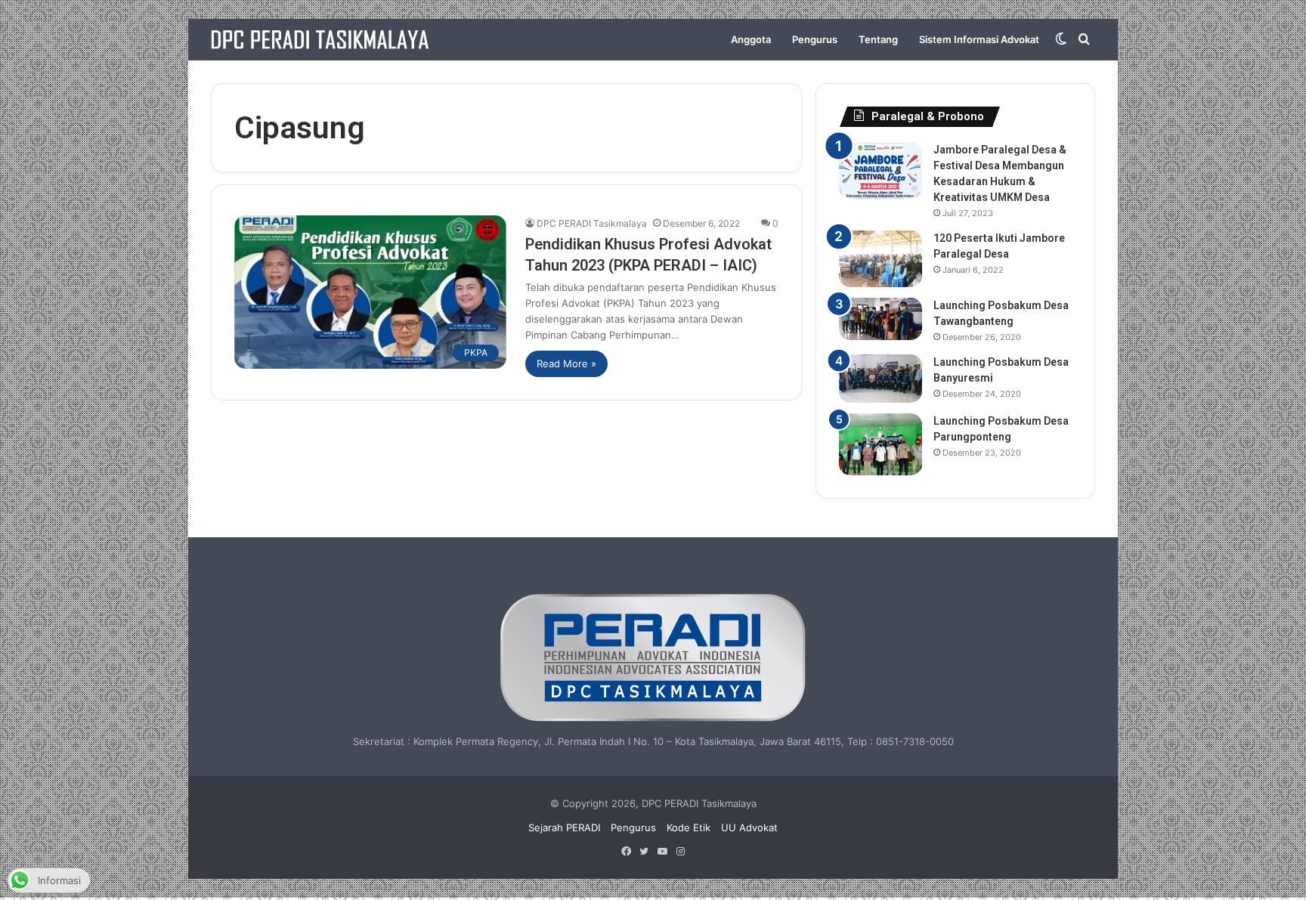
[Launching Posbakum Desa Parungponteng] (880, 444)
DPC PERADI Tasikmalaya (592, 223)
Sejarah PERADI (564, 827)
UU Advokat (749, 827)
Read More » (566, 363)
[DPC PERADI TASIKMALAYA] (320, 39)
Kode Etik (688, 827)
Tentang (878, 39)
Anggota (751, 39)
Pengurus (814, 39)
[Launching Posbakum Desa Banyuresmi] (880, 378)
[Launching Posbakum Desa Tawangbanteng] (880, 319)
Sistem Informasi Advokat (979, 39)
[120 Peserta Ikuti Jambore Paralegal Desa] (880, 258)
